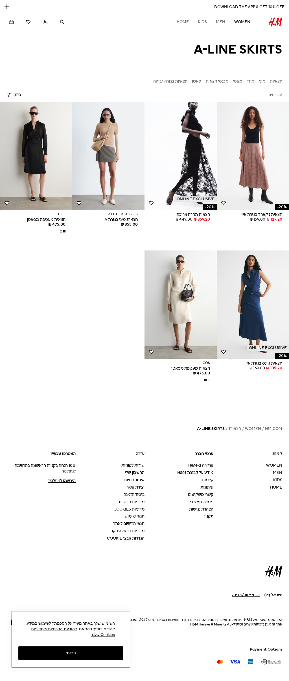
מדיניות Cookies (128, 509)
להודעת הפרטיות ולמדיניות (54, 629)
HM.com (273, 429)
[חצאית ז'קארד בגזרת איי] (253, 156)
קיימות (207, 480)
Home (183, 22)
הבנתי (71, 653)
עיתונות (206, 487)
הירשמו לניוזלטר (62, 481)
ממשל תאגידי (201, 502)
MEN (220, 22)
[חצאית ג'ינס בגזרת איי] (253, 304)
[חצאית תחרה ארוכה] (180, 156)
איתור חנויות (134, 480)
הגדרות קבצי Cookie (125, 538)
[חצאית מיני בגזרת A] (108, 156)
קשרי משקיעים (200, 495)
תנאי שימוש (134, 516)
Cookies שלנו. (103, 634)
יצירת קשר (135, 487)
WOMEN (242, 22)
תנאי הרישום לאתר (128, 524)
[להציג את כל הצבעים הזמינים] (62, 231)
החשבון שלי (134, 473)
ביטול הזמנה (134, 495)
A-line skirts (211, 429)
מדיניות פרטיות (131, 502)
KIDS (202, 22)
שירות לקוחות (132, 465)
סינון (17, 95)
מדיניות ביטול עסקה (127, 531)
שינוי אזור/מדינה (246, 595)
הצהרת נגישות (201, 509)
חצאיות (235, 429)
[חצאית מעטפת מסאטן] (36, 156)
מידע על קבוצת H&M (195, 473)
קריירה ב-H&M (200, 465)
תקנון (208, 516)
